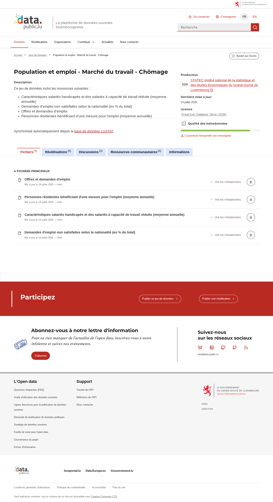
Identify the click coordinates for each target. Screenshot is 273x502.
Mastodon (223, 347)
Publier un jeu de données (157, 298)
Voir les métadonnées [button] (228, 181)
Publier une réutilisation (216, 298)
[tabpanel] (136, 214)
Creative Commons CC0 (104, 496)
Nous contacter (129, 41)
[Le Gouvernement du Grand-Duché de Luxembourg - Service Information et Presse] (231, 390)
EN (255, 16)
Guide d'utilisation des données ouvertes (35, 397)
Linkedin (212, 347)
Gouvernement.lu (122, 470)
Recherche (255, 27)
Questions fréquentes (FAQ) (29, 389)
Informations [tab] (179, 152)
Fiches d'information (24, 447)
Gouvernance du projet (26, 439)
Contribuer (84, 41)
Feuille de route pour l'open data (31, 432)
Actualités (107, 41)
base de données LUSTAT (93, 131)
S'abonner (41, 355)
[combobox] (214, 27)
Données (19, 41)
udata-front (207, 408)
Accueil (18, 55)
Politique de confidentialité (71, 487)
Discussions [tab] (90, 151)
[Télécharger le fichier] (251, 182)
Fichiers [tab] (28, 151)
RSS (246, 347)
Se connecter (201, 16)
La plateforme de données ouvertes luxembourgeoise (84, 25)
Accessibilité (99, 487)
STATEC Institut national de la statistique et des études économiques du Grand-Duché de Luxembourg (224, 85)
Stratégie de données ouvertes (30, 424)
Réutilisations (39, 41)
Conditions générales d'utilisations (32, 487)
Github (234, 347)
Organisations (62, 41)
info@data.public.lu (208, 354)
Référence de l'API (87, 397)
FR (244, 16)
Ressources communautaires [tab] (135, 151)
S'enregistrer (228, 16)
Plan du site (119, 487)
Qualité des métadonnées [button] (184, 124)
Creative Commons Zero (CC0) (204, 114)
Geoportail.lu (72, 470)
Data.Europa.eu (96, 470)
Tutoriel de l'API (85, 389)
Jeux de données (37, 55)
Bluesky (200, 347)
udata (204, 403)
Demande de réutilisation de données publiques (39, 417)
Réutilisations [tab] (57, 151)
